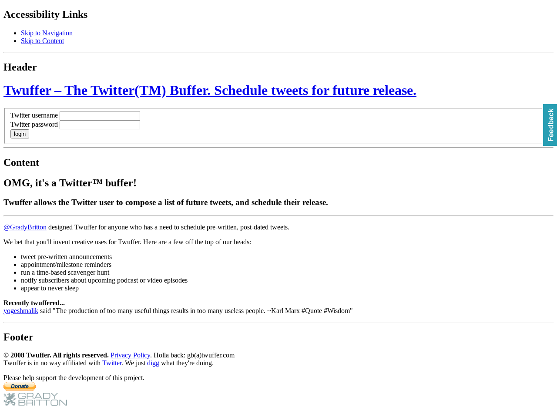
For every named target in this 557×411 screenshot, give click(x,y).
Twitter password (34, 124)
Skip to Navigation (47, 33)
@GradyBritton (25, 227)
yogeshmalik (20, 310)
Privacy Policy (130, 355)
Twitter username (34, 115)
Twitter (111, 363)
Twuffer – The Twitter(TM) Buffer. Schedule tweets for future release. (209, 90)
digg (153, 363)
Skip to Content (42, 40)
